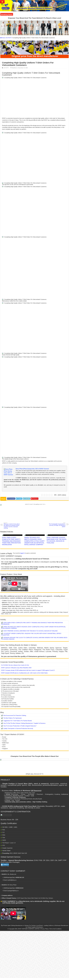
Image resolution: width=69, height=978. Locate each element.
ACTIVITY (9, 37)
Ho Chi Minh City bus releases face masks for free (15, 665)
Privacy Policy (44, 928)
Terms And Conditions (55, 928)
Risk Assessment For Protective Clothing (14, 715)
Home (3, 37)
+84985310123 (19, 888)
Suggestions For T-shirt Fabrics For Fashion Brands (17, 720)
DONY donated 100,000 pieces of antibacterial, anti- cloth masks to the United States (24, 673)
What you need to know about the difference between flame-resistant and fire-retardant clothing (12, 525)
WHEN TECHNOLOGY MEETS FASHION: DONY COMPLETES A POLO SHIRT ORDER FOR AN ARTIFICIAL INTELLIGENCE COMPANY (34, 541)
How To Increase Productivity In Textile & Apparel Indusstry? (19, 726)
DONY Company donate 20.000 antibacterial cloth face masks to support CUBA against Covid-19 (28, 670)
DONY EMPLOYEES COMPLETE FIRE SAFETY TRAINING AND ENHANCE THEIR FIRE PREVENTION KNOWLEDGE (11, 541)
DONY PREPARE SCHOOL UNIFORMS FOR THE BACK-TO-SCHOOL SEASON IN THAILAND (57, 540)
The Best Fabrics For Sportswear (12, 718)
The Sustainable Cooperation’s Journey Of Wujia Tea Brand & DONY (57, 524)
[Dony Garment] (34, 5)
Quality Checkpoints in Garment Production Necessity (18, 728)
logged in (22, 553)
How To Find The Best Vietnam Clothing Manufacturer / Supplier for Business (24, 723)
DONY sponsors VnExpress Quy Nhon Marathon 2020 (16, 667)
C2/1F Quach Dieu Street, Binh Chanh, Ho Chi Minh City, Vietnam (35, 898)
